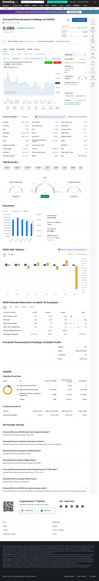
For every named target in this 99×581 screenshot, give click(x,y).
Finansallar (21, 49)
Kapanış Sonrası (52, 8)
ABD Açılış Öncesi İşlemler (40, 8)
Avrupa (93, 8)
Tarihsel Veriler (28, 54)
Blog (4, 522)
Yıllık (4, 254)
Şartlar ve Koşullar (69, 576)
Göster (35, 334)
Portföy (5, 530)
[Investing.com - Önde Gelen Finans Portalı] (10, 2)
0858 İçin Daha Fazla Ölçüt (77, 117)
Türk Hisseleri (27, 8)
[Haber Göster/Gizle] (46, 59)
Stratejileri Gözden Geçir (63, 41)
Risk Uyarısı (93, 576)
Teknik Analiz (10, 162)
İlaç (85, 347)
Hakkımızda (56, 522)
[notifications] (91, 2)
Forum (37, 49)
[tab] (7, 168)
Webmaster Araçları (9, 534)
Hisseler (6, 8)
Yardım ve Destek (58, 530)
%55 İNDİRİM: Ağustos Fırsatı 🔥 (57, 2)
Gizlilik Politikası (81, 576)
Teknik (29, 49)
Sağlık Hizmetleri (81, 351)
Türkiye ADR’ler (79, 8)
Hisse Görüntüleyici (17, 8)
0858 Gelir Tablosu (13, 249)
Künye (55, 534)
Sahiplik (19, 54)
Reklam (55, 526)
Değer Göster (81, 27)
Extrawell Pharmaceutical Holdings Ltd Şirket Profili (32, 342)
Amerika (87, 8)
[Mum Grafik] (5, 59)
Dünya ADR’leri (69, 8)
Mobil (5, 526)
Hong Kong (83, 359)
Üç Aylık (11, 254)
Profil (13, 54)
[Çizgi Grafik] (8, 59)
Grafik (11, 49)
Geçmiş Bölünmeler (40, 54)
